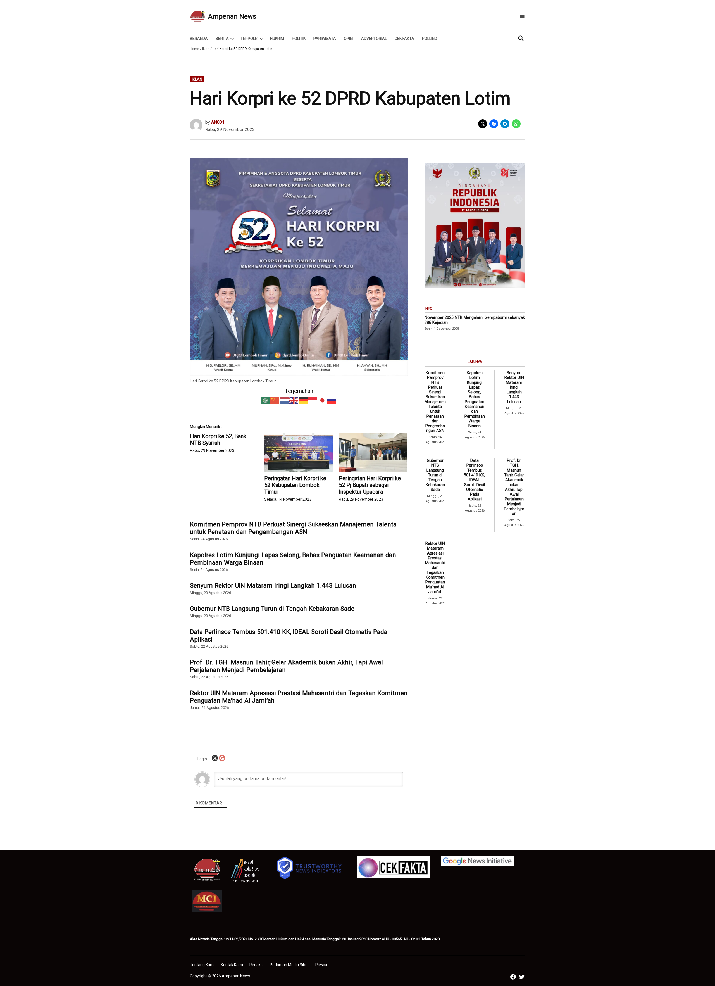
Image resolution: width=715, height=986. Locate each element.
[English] (294, 399)
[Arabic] (265, 399)
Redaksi (256, 965)
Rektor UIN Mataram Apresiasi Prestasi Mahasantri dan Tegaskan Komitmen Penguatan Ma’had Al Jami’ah (298, 696)
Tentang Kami (202, 965)
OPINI (348, 38)
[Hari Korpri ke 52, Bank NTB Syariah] (227, 443)
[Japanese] (322, 399)
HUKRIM (277, 38)
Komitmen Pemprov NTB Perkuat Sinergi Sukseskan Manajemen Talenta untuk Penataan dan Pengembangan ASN (293, 528)
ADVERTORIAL (374, 38)
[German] (303, 399)
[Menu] (522, 16)
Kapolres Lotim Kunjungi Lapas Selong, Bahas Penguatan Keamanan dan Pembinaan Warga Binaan (293, 558)
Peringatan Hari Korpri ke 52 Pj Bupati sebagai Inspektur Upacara (370, 485)
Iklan (205, 49)
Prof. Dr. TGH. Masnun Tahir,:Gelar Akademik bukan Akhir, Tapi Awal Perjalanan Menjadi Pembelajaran (286, 666)
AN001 (218, 122)
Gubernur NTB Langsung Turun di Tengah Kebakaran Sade (272, 608)
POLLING (429, 38)
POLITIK (299, 38)
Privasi (321, 965)
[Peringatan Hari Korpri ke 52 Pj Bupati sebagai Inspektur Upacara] (373, 452)
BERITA (222, 38)
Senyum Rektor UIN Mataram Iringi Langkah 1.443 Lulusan (273, 585)
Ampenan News (232, 16)
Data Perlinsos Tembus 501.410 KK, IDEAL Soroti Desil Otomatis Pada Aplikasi (288, 635)
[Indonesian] (313, 399)
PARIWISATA (324, 38)
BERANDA (199, 38)
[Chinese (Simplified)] (275, 399)
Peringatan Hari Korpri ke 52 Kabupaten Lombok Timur (295, 485)
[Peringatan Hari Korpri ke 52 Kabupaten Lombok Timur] (298, 452)
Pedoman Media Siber (289, 965)
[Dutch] (284, 399)
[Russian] (332, 399)
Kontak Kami (232, 965)
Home (194, 49)
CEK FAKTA (404, 38)
